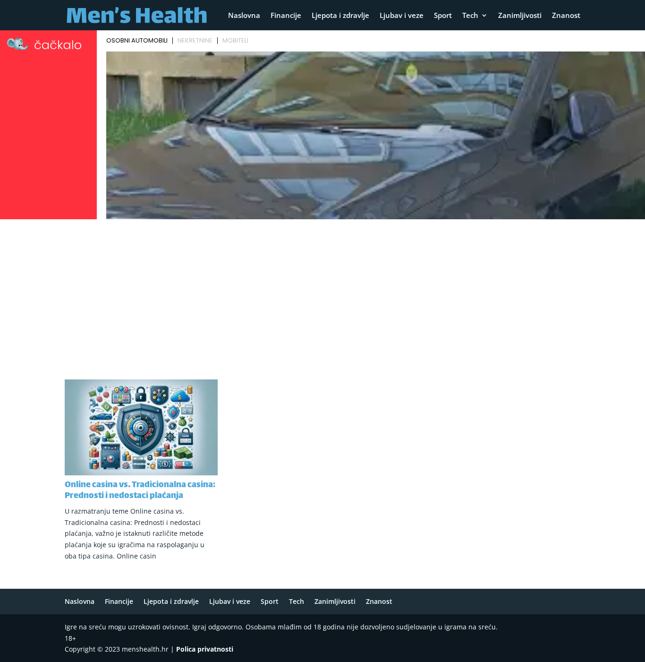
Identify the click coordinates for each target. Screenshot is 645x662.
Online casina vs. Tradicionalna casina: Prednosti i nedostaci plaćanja (140, 491)
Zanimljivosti (520, 16)
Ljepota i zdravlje (340, 16)
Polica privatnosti (204, 649)
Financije (286, 16)
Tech (470, 16)
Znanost (566, 16)
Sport (443, 16)
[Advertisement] (322, 293)
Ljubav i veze (402, 16)
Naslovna (244, 16)
